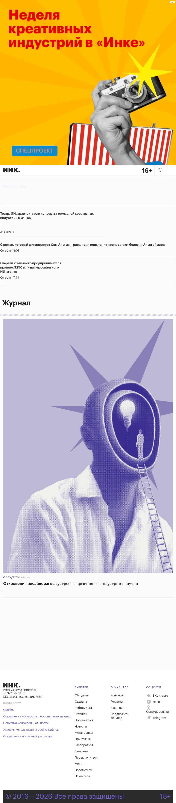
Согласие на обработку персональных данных (37, 716)
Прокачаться (84, 720)
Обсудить (11, 577)
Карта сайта (12, 703)
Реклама (117, 701)
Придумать (83, 739)
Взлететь (81, 751)
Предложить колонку (119, 716)
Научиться (82, 776)
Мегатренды (84, 732)
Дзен (156, 701)
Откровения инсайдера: (70, 584)
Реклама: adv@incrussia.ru (19, 689)
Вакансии (117, 707)
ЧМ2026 (81, 714)
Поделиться (83, 770)
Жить (78, 763)
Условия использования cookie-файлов (31, 729)
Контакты (117, 695)
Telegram (159, 718)
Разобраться (84, 745)
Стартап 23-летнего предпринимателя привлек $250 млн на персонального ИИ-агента (30, 267)
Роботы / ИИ (83, 707)
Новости (14, 186)
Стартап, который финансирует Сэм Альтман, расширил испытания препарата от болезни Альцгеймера (82, 244)
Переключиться (86, 757)
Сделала (81, 701)
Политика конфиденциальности (26, 723)
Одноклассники (157, 711)
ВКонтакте (160, 695)
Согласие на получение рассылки (27, 736)
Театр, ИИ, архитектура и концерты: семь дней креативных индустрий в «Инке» (47, 216)
